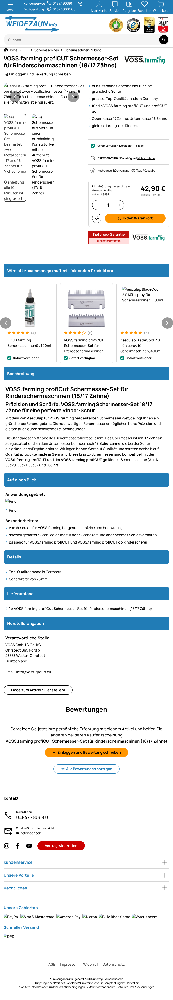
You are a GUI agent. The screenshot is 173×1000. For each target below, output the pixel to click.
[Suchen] (163, 39)
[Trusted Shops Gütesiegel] (133, 26)
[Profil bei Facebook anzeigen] (18, 846)
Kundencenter (28, 833)
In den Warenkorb (138, 218)
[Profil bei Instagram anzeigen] (6, 846)
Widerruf (90, 964)
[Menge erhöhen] (119, 205)
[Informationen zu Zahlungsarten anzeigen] (80, 917)
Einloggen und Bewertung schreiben (40, 74)
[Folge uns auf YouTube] (29, 846)
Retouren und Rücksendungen (135, 987)
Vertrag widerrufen (61, 845)
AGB (51, 964)
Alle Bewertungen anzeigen (89, 768)
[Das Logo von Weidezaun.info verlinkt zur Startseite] (44, 24)
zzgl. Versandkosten (119, 186)
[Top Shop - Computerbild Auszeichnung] (163, 26)
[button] (44, 94)
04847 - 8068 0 (32, 817)
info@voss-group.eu (28, 671)
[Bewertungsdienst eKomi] (116, 26)
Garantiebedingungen (71, 987)
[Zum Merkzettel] (96, 218)
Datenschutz (113, 964)
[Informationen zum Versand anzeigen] (9, 936)
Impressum (69, 964)
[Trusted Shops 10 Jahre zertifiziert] (149, 26)
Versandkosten (114, 979)
